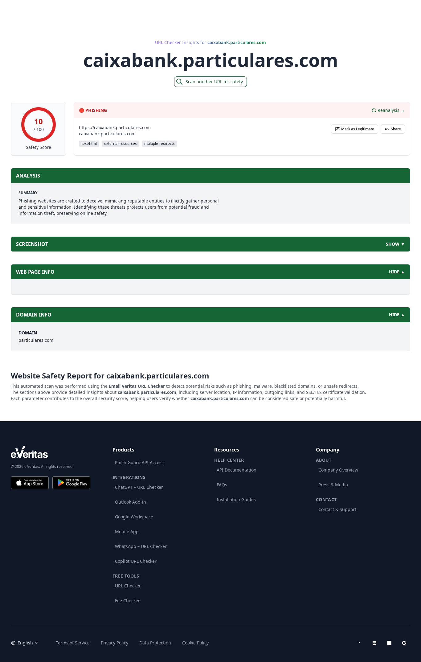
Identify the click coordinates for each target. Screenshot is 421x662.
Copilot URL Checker (136, 561)
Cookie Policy (195, 643)
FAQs (222, 485)
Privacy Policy (114, 643)
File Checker (127, 600)
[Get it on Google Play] (71, 482)
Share (396, 129)
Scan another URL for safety (214, 81)
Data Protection (155, 643)
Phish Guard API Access (139, 462)
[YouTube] (360, 643)
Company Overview (338, 470)
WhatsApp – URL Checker (141, 546)
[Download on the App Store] (30, 482)
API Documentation (236, 470)
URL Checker (128, 586)
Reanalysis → (391, 110)
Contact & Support (337, 509)
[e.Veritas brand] (50, 452)
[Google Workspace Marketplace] (404, 643)
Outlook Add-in (130, 502)
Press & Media (333, 485)
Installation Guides (236, 499)
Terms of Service (73, 643)
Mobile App (127, 531)
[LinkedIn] (374, 643)
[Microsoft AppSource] (389, 643)
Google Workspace (134, 517)
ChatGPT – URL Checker (139, 487)
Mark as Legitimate (357, 129)
